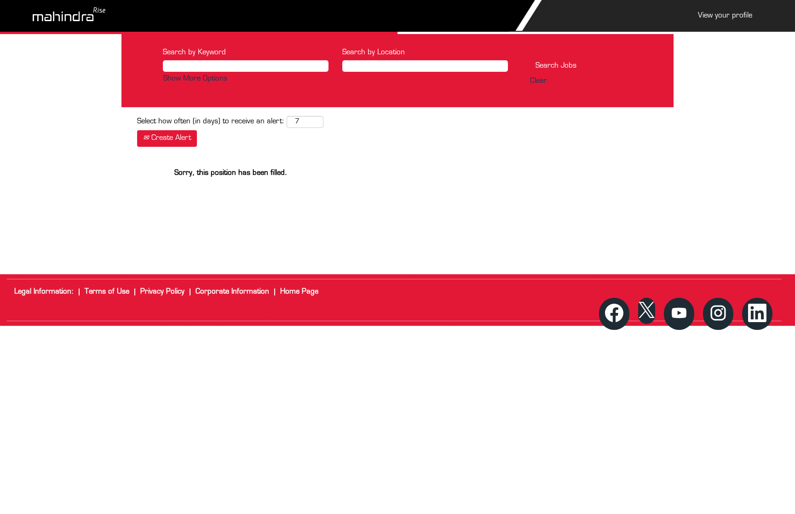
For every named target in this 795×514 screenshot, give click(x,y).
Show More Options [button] (195, 78)
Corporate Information (232, 292)
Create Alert (170, 138)
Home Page (299, 292)
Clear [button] (538, 81)
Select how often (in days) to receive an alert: (210, 121)
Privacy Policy (162, 292)
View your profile (725, 15)
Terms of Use (107, 292)
